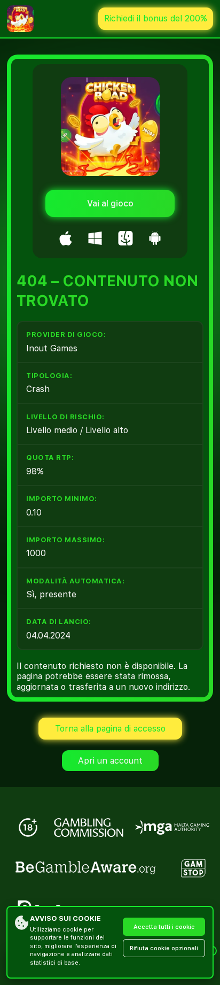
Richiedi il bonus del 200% (155, 18)
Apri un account (110, 761)
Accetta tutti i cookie (164, 927)
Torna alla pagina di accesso (110, 729)
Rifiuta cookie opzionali (164, 948)
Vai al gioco (110, 203)
